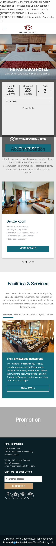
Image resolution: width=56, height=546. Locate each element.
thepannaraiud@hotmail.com (22, 466)
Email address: (11, 476)
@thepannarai (15, 463)
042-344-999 (24, 460)
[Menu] (4, 28)
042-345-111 (13, 460)
